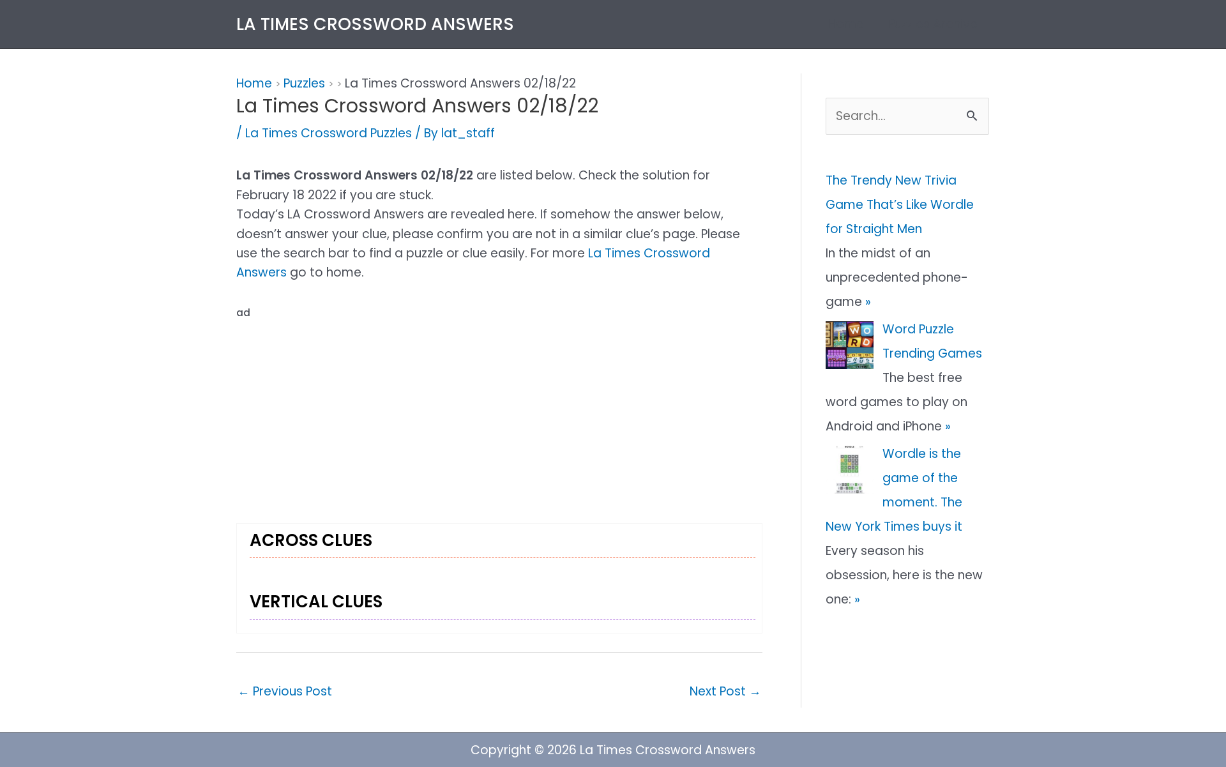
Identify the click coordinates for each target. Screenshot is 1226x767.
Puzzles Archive (933, 24)
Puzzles (304, 83)
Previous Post (285, 691)
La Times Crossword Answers (375, 24)
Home (846, 24)
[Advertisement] (499, 412)
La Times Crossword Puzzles (328, 133)
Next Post (725, 691)
